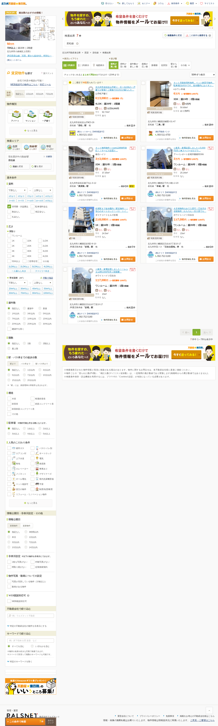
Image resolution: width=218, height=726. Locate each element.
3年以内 (31, 314)
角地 (18, 464)
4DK (29, 256)
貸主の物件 (21, 489)
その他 (46, 261)
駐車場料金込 (41, 207)
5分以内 (15, 375)
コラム (161, 3)
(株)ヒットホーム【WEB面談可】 (91, 132)
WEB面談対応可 (19, 601)
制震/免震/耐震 (46, 489)
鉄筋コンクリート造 (44, 404)
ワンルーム (17, 236)
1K (13, 241)
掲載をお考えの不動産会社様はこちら (197, 716)
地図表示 (100, 65)
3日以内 (39, 94)
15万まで (48, 196)
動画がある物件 (19, 587)
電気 (41, 459)
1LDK (45, 241)
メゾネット (21, 474)
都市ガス (20, 448)
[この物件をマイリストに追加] (90, 88)
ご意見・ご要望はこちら (202, 720)
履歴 (192, 3)
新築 (45, 308)
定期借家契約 (41, 567)
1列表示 (85, 65)
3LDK (45, 251)
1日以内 (29, 94)
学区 (50, 147)
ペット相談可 (22, 484)
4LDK (45, 256)
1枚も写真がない (19, 562)
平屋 (41, 484)
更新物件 (26, 526)
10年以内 (31, 319)
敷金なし (16, 212)
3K (13, 251)
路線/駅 (33, 147)
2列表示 (71, 65)
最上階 (15, 349)
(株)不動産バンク (162, 132)
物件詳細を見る (111, 138)
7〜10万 (30, 201)
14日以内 (33, 547)
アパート (15, 121)
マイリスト (209, 3)
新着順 (154, 65)
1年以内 (15, 314)
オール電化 (21, 479)
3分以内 (46, 370)
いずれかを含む (42, 646)
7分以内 (31, 375)
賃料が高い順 (114, 65)
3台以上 (15, 434)
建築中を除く (18, 329)
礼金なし (16, 217)
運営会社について (126, 716)
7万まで (30, 196)
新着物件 (14, 526)
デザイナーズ (45, 474)
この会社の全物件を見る (87, 139)
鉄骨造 (15, 404)
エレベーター (22, 469)
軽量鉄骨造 (40, 399)
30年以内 (47, 324)
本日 (14, 537)
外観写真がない (42, 562)
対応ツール (45, 84)
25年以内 (31, 324)
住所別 (164, 65)
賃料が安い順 (123, 65)
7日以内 (49, 94)
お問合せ (128, 138)
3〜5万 (12, 201)
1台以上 (31, 429)
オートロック (45, 453)
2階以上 (46, 343)
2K (13, 246)
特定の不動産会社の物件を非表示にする (28, 626)
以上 (13, 266)
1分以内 (31, 370)
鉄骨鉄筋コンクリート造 (23, 409)
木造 (14, 399)
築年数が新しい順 (134, 65)
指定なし (20, 94)
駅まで (13, 364)
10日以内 (16, 547)
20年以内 (16, 324)
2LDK (45, 246)
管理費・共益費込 (20, 207)
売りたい (109, 3)
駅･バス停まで (42, 364)
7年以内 (15, 319)
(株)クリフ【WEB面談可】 (88, 192)
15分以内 (16, 380)
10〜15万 (39, 201)
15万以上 (48, 201)
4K (13, 256)
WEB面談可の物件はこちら (24, 84)
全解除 (49, 156)
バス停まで (25, 364)
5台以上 (46, 434)
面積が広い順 (145, 65)
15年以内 (47, 319)
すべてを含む (18, 646)
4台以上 (31, 434)
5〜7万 (21, 201)
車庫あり (43, 469)
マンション (30, 121)
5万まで (21, 196)
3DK (29, 251)
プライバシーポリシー (150, 716)
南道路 (42, 464)
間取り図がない (19, 567)
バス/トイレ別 (45, 448)
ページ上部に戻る (209, 710)
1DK (29, 241)
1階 (29, 343)
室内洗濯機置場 (46, 479)
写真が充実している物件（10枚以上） (29, 582)
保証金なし (40, 212)
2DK (29, 246)
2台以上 (46, 429)
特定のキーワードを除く (21, 662)
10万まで (39, 196)
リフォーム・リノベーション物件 (31, 494)
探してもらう (128, 3)
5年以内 (46, 314)
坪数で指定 (48, 278)
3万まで (12, 196)
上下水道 (20, 459)
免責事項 (170, 716)
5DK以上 (16, 261)
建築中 (30, 308)
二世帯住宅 (32, 261)
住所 (16, 147)
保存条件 (175, 3)
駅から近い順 (174, 65)
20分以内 (31, 380)
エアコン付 (21, 453)
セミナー (146, 3)
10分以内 (47, 375)
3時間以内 (33, 532)
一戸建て (46, 121)
